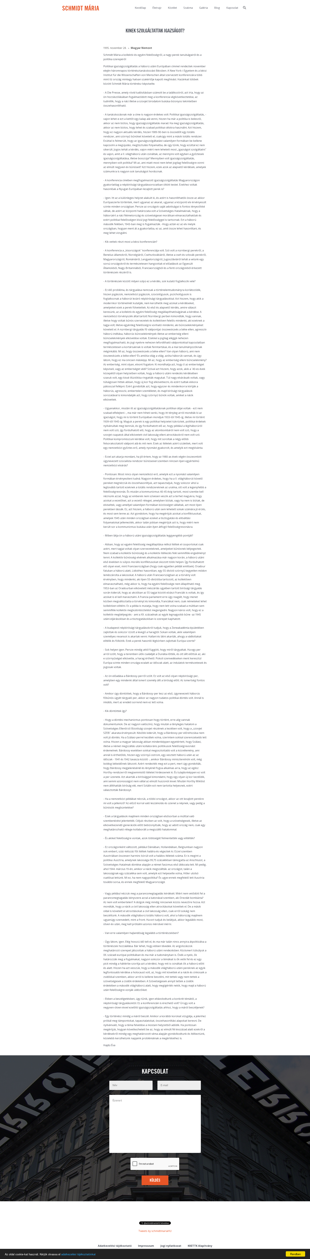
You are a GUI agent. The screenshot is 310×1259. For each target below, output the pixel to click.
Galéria (203, 8)
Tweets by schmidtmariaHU (155, 1231)
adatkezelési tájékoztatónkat (78, 1254)
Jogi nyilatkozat (170, 1246)
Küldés (155, 1180)
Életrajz (156, 8)
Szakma (188, 8)
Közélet (172, 8)
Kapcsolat (232, 8)
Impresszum (146, 1246)
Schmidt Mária (80, 8)
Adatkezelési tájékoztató (115, 1246)
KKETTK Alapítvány (200, 1246)
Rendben (295, 1254)
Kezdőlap (140, 8)
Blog (217, 8)
